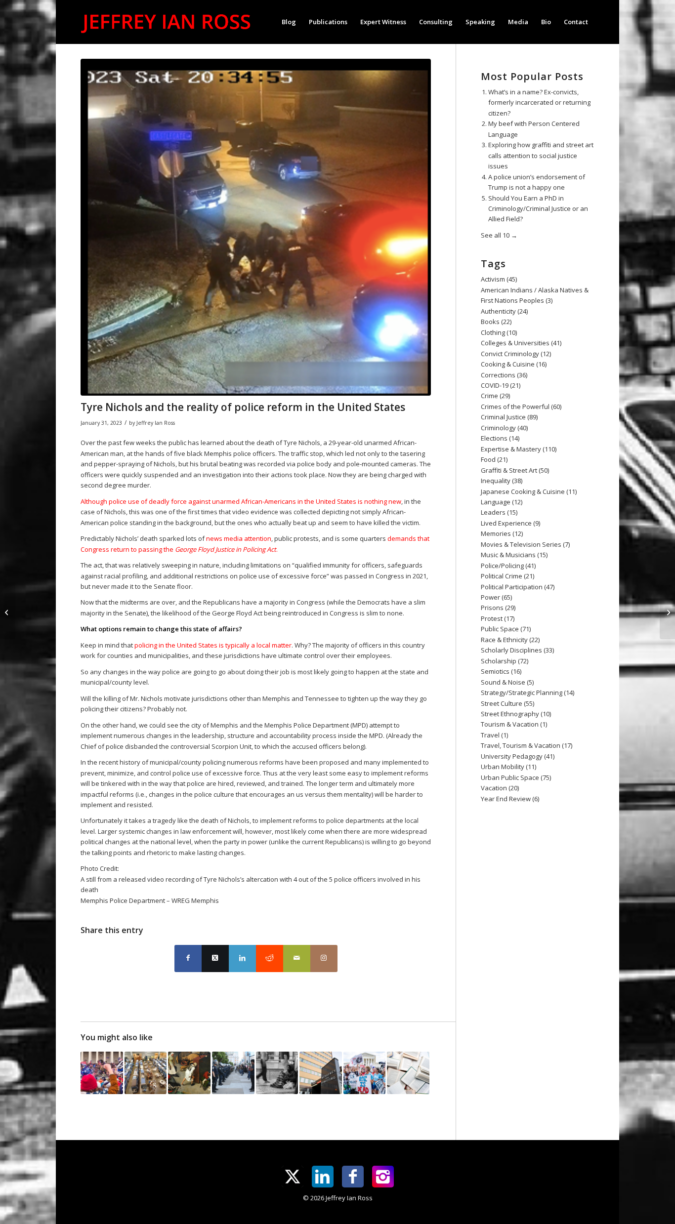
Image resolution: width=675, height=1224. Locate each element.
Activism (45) (499, 279)
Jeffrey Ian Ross (155, 422)
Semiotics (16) (501, 671)
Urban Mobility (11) (508, 766)
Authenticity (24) (504, 311)
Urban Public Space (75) (516, 777)
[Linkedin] (323, 1176)
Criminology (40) (504, 427)
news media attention (238, 538)
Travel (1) (494, 735)
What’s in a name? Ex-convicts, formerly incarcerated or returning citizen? (539, 102)
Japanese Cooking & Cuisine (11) (529, 491)
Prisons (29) (498, 607)
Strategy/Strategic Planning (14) (527, 692)
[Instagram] (383, 1176)
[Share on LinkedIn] (242, 958)
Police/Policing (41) (508, 565)
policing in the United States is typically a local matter (213, 645)
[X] (292, 1176)
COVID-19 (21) (500, 385)
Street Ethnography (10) (516, 713)
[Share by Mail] (296, 958)
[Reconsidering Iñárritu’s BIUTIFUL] (667, 612)
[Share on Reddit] (269, 958)
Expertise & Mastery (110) (518, 449)
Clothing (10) (499, 332)
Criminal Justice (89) (509, 416)
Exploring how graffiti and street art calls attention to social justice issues (540, 155)
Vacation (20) (500, 787)
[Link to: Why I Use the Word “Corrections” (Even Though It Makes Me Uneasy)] (146, 1073)
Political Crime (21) (507, 575)
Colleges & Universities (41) (521, 342)
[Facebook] (353, 1176)
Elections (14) (500, 438)
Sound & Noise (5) (507, 682)
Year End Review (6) (510, 798)
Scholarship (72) (504, 660)
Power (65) (496, 597)
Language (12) (501, 501)
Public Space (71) (506, 628)
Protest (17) (497, 618)
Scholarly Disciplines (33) (517, 650)
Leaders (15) (499, 512)
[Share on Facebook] (188, 958)
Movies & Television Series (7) (525, 544)
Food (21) (494, 459)
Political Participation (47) (517, 586)
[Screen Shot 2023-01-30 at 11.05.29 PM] (256, 227)
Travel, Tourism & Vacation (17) (526, 745)
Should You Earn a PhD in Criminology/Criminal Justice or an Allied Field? (538, 209)
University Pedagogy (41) (517, 756)
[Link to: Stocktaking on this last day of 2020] (277, 1073)
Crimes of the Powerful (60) (521, 406)
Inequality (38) (501, 480)
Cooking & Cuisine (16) (514, 364)
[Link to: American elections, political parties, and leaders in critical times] (189, 1073)
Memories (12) (502, 533)
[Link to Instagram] (324, 958)
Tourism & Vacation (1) (514, 724)
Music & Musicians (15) (514, 554)
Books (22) (496, 321)
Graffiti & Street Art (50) (515, 470)
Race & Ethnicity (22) (510, 639)
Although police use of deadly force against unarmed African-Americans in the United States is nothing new (241, 501)
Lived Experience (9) (510, 523)
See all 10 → (499, 235)
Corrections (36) (504, 374)
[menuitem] (288, 21)
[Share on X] (215, 958)
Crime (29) (495, 395)
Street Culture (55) (507, 703)
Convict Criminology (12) (516, 353)
